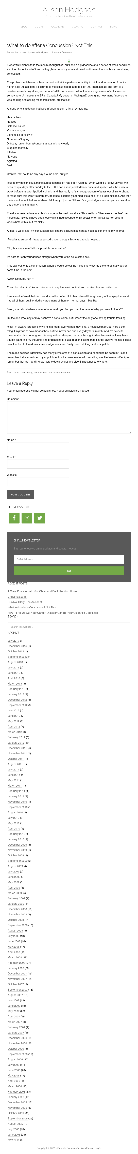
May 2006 (14, 1075)
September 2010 (18, 807)
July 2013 (13, 667)
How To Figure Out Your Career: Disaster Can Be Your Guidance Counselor (53, 613)
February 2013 (16, 689)
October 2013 (16, 651)
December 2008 (17, 909)
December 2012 (17, 699)
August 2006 (15, 1059)
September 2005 (18, 1118)
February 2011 (16, 791)
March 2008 (15, 957)
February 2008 (16, 963)
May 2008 (14, 946)
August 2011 (15, 764)
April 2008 (14, 952)
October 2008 (16, 920)
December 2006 (17, 1038)
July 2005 (13, 1129)
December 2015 (17, 646)
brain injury (26, 372)
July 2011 (13, 769)
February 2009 (16, 898)
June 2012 (14, 716)
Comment (13, 399)
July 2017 (13, 640)
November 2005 (17, 1108)
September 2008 (18, 925)
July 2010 (13, 818)
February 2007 (16, 1027)
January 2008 (16, 968)
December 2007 (17, 973)
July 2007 (13, 1000)
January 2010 (16, 839)
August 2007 (15, 995)
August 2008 (15, 930)
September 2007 (18, 989)
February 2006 (16, 1091)
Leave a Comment (62, 52)
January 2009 (16, 904)
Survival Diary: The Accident (25, 602)
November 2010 (17, 802)
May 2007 (14, 1011)
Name (11, 440)
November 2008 (17, 914)
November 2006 (17, 1043)
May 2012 (14, 721)
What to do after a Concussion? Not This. (32, 607)
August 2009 (15, 866)
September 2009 (18, 861)
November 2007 (17, 979)
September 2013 (18, 657)
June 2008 (14, 941)
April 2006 (14, 1081)
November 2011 (17, 753)
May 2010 (14, 823)
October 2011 (16, 759)
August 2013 (15, 662)
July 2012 (13, 710)
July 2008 (13, 936)
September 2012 (18, 705)
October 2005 (16, 1113)
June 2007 (14, 1006)
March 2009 (15, 893)
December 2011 (17, 748)
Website (12, 475)
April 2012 (14, 726)
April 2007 (14, 1016)
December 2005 (17, 1102)
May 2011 (14, 780)
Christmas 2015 (17, 596)
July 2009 (13, 871)
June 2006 (14, 1070)
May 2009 (14, 882)
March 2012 (15, 732)
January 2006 (16, 1097)
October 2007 (16, 984)
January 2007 (16, 1032)
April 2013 (14, 678)
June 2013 (14, 673)
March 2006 (15, 1086)
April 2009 (14, 887)
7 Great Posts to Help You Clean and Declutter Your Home (42, 591)
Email (11, 457)
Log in (98, 1148)
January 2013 (16, 694)
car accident (40, 372)
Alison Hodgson (69, 9)
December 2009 (17, 844)
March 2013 (15, 683)
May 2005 (14, 1140)
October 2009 (16, 855)
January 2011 (16, 796)
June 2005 (14, 1134)
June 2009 (14, 877)
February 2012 (16, 737)
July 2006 (13, 1065)
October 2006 (16, 1048)
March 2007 (15, 1022)
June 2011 (14, 775)
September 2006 (18, 1054)
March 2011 (15, 785)
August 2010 (15, 812)
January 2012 (16, 742)
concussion (54, 372)
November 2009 (17, 850)
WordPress (87, 1148)
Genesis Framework (68, 1148)
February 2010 (16, 834)
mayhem (66, 372)
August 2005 (15, 1124)
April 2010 (14, 828)
